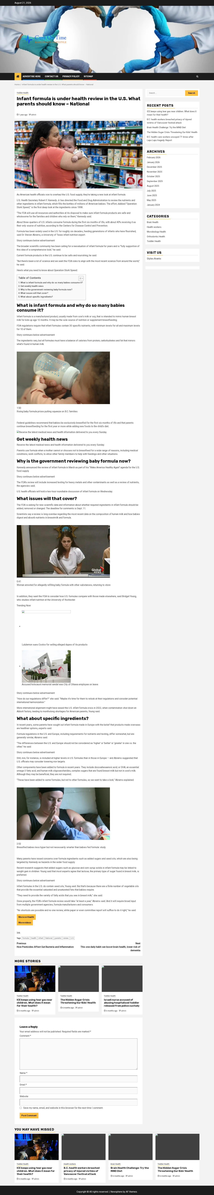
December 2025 (154, 167)
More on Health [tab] (26, 917)
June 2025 (152, 195)
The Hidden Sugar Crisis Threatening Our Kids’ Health (78, 1001)
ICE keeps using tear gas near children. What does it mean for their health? (34, 1002)
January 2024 (153, 205)
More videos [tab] (24, 922)
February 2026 (153, 157)
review (66, 938)
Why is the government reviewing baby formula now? (46, 289)
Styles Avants (154, 258)
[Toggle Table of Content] (79, 278)
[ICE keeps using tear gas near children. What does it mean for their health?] (35, 979)
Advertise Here (32, 76)
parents (58, 938)
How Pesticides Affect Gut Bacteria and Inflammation (45, 945)
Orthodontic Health (156, 236)
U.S (72, 938)
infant (40, 938)
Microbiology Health (156, 232)
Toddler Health (22, 93)
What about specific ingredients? (37, 297)
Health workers (154, 227)
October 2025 (153, 176)
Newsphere (116, 1191)
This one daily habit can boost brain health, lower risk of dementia (110, 947)
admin (33, 115)
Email (23, 1084)
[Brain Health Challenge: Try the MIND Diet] (130, 1147)
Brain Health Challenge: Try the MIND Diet (166, 127)
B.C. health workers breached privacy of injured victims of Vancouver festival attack (82, 1171)
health (33, 938)
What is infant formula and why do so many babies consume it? (52, 282)
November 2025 (154, 171)
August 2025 (153, 186)
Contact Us (51, 76)
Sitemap (88, 76)
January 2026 (153, 162)
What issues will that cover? (34, 293)
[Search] (197, 76)
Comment (25, 1035)
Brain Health (152, 222)
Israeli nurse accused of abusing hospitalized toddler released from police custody (121, 1002)
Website (24, 1096)
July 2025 (151, 190)
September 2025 (155, 181)
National (48, 938)
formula (25, 938)
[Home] (18, 77)
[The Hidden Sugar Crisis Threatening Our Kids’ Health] (78, 979)
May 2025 (151, 200)
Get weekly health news (32, 286)
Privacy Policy (70, 76)
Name (23, 1073)
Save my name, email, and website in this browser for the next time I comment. (63, 1107)
